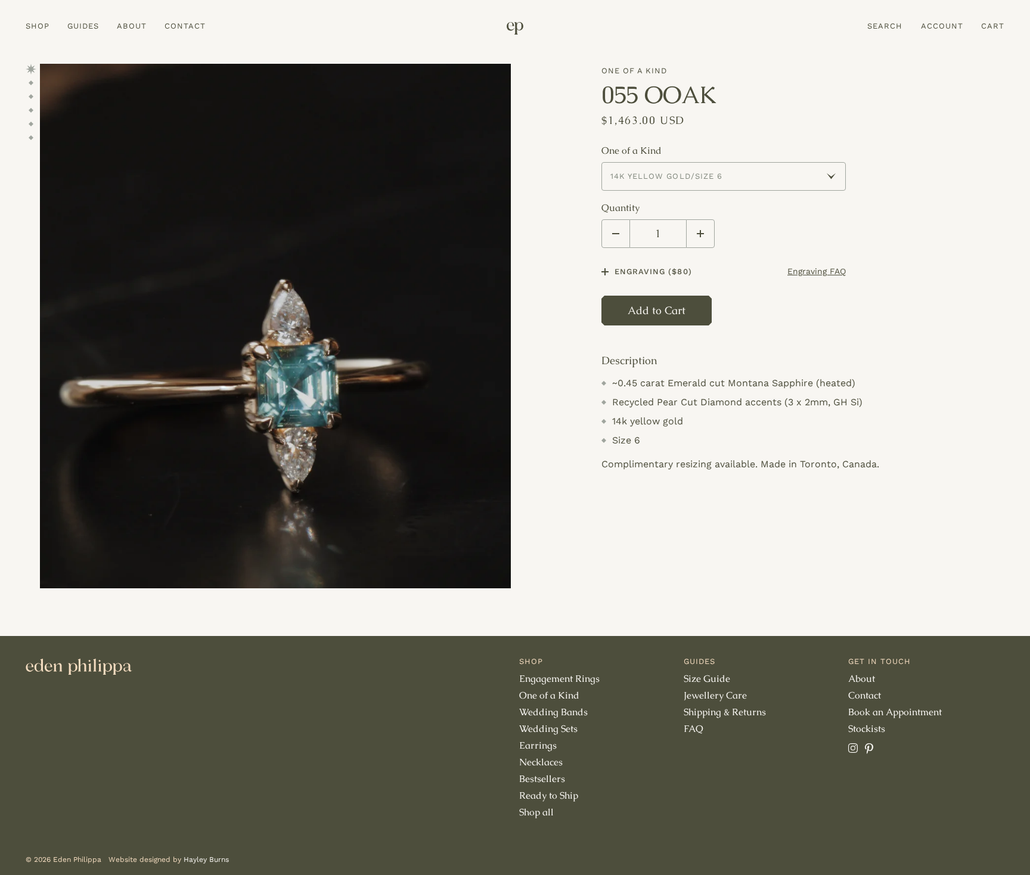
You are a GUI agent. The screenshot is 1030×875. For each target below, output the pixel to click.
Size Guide (707, 678)
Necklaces (541, 762)
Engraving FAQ (816, 271)
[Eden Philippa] (515, 28)
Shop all (536, 812)
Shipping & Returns (725, 712)
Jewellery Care (715, 695)
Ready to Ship (548, 795)
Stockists (866, 728)
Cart (992, 25)
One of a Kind (634, 70)
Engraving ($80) (653, 271)
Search (884, 25)
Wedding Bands (553, 712)
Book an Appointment (895, 712)
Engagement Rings (559, 678)
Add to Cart (656, 310)
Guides (83, 25)
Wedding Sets (548, 728)
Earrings (538, 745)
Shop (37, 25)
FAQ (693, 728)
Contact (185, 25)
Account (942, 25)
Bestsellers (542, 778)
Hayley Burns (206, 859)
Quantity (620, 208)
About (131, 25)
